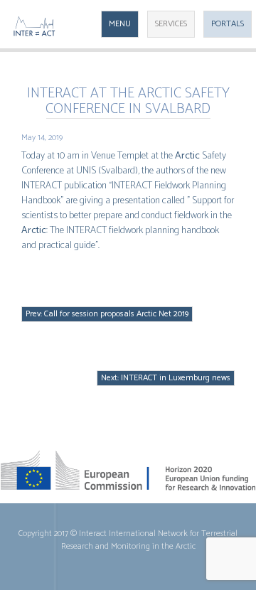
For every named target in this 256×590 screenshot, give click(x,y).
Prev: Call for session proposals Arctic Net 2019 (107, 314)
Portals (227, 24)
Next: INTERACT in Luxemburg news (165, 378)
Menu (120, 24)
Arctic (187, 156)
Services (171, 24)
